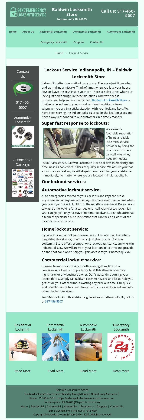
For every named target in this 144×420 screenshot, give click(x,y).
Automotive (70, 406)
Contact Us (96, 42)
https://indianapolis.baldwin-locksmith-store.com (86, 398)
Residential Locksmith (53, 31)
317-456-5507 (126, 13)
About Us (28, 31)
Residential (37, 406)
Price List (78, 410)
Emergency (87, 406)
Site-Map (91, 410)
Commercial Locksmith (87, 31)
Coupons (78, 42)
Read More (23, 371)
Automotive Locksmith (121, 31)
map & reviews (108, 394)
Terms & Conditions (58, 410)
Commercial (54, 406)
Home (13, 31)
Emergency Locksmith (54, 42)
